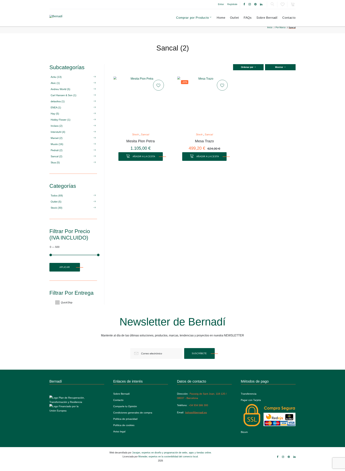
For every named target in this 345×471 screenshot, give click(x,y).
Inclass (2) (57, 125)
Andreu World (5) (60, 89)
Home (221, 17)
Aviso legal (119, 431)
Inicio (269, 27)
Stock (135, 134)
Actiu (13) (56, 76)
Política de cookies (123, 425)
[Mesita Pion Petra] (140, 103)
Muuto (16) (57, 144)
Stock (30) (56, 207)
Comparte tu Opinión (125, 406)
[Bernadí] (64, 18)
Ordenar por (247, 67)
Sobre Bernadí (267, 17)
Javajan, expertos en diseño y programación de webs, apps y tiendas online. (172, 452)
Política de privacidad (125, 418)
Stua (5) (55, 162)
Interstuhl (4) (58, 131)
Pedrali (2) (57, 150)
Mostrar (279, 67)
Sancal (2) (56, 156)
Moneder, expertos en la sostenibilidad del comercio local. (168, 456)
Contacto (289, 17)
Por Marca (280, 27)
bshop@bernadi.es (196, 412)
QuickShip (66, 302)
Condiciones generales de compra (132, 412)
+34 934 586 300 (198, 405)
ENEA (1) (56, 107)
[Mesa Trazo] (204, 103)
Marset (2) (57, 138)
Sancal (145, 134)
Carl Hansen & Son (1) (63, 95)
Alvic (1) (55, 83)
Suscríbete (199, 353)
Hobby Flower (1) (60, 119)
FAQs (248, 17)
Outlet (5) (56, 201)
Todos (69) (57, 195)
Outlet (234, 17)
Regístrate (232, 4)
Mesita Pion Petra (140, 141)
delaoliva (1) (58, 101)
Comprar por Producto (192, 17)
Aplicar (64, 267)
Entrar (221, 4)
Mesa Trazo (204, 141)
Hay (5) (55, 113)
